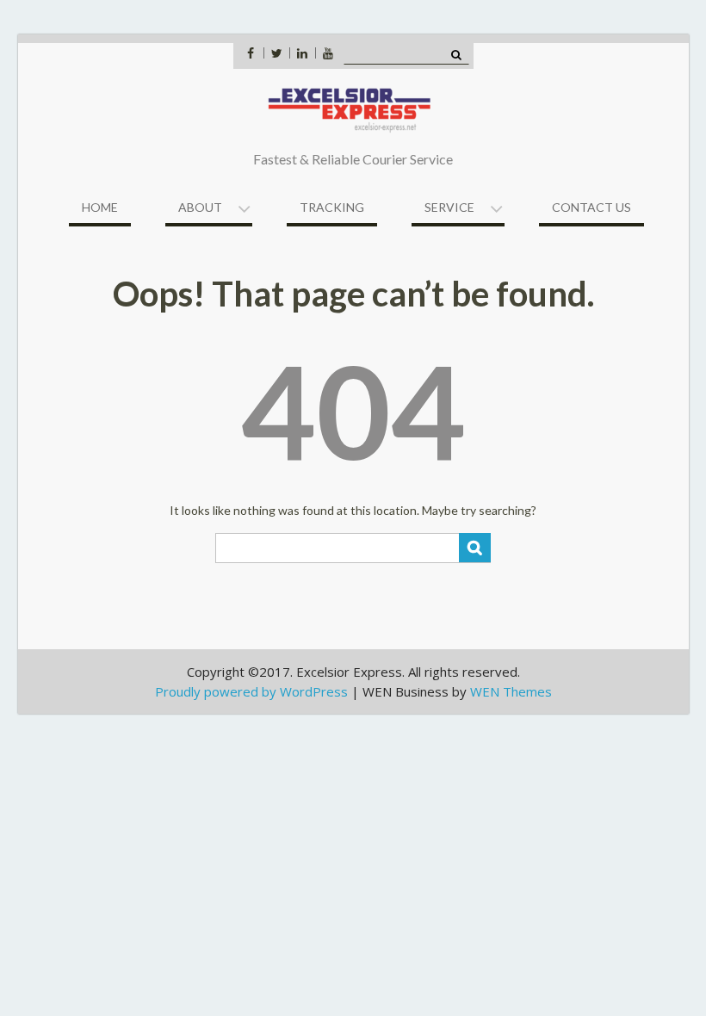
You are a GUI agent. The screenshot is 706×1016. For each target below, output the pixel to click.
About (200, 207)
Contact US (591, 207)
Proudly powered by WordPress (251, 691)
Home (100, 207)
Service (449, 207)
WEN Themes (511, 691)
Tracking (332, 207)
